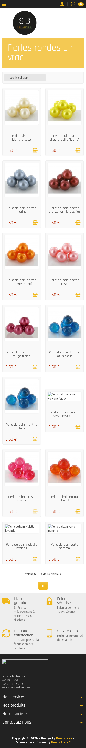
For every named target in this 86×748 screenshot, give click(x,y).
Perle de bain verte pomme (64, 546)
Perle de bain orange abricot (64, 499)
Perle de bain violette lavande (21, 546)
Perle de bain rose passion (21, 499)
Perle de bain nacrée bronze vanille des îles (64, 210)
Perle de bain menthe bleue (21, 426)
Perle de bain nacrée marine (21, 210)
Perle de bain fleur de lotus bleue (64, 354)
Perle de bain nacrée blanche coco (21, 137)
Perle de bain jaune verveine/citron (64, 414)
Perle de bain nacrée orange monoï (21, 282)
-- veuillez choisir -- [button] (19, 77)
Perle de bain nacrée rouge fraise (21, 354)
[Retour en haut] (43, 586)
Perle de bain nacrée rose (64, 282)
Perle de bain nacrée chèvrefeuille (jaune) (64, 137)
